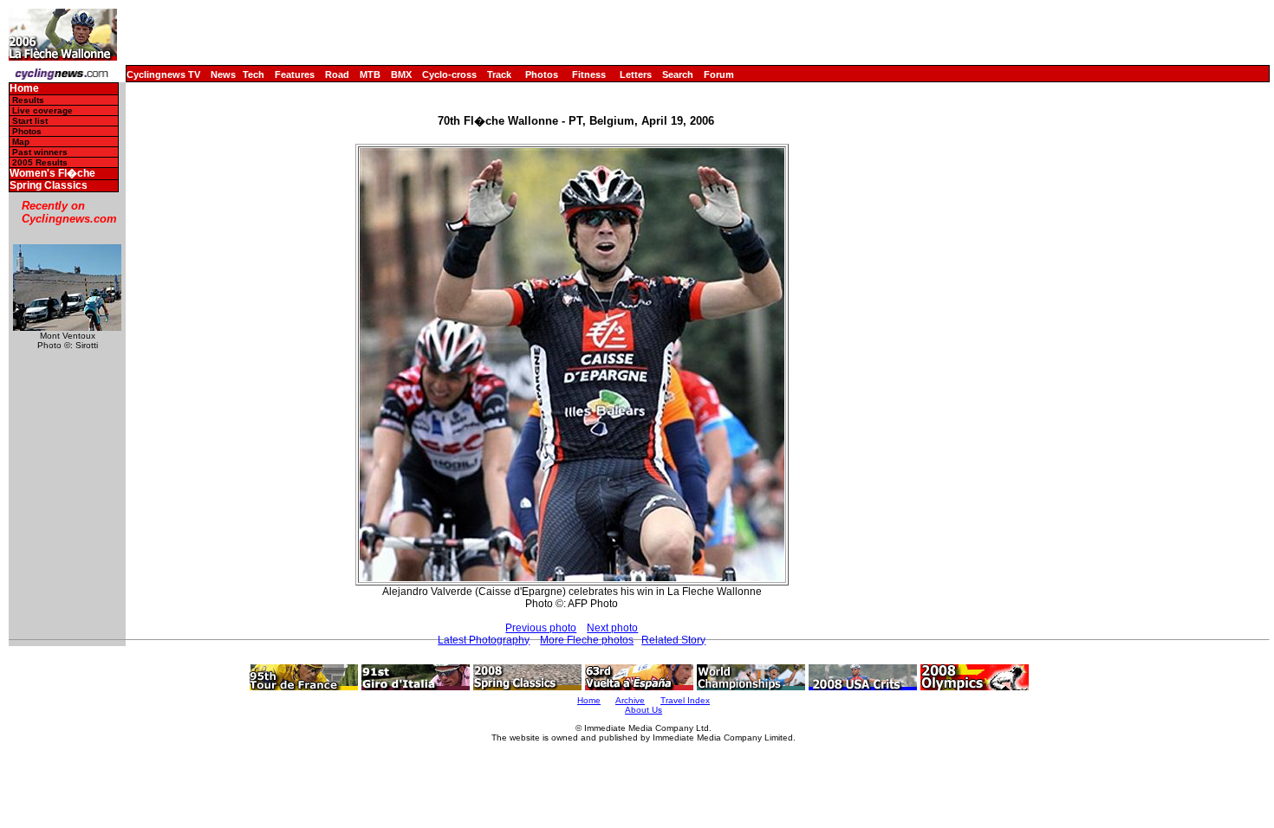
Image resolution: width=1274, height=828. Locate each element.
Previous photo (540, 628)
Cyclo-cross (449, 74)
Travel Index (685, 700)
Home (24, 88)
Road (337, 74)
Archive (630, 700)
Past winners (40, 152)
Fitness (589, 74)
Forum (719, 74)
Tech (253, 74)
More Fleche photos (587, 640)
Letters (636, 74)
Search (677, 74)
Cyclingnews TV (163, 74)
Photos (541, 74)
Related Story (673, 640)
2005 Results (40, 162)
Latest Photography (484, 640)
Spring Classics (49, 185)
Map (20, 141)
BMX (401, 74)
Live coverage (42, 110)
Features (295, 74)
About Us (643, 710)
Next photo (612, 628)
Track (499, 74)
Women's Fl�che (52, 173)
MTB (370, 74)
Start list (30, 121)
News (223, 74)
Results (28, 100)
